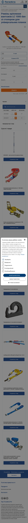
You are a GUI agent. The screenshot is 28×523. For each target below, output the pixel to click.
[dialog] (14, 261)
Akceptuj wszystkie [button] (14, 275)
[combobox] (24, 239)
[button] (14, 282)
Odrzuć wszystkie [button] (14, 279)
